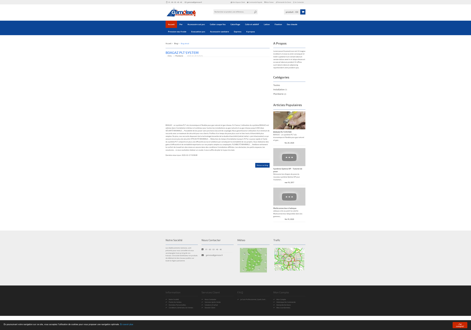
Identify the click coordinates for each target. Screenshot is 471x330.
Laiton (267, 24)
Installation (280, 89)
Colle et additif (252, 24)
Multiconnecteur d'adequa (284, 208)
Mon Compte (281, 299)
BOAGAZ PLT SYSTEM (282, 132)
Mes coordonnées (283, 308)
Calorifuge (235, 24)
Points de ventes (175, 302)
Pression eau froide (177, 31)
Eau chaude (292, 24)
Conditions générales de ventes (181, 308)
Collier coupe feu (218, 24)
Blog (176, 43)
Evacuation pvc (198, 31)
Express (237, 31)
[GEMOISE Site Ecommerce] (181, 12)
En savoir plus (126, 324)
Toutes (276, 85)
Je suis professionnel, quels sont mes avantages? (259, 299)
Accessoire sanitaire (219, 31)
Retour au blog (262, 165)
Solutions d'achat (211, 305)
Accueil (171, 24)
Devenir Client (210, 308)
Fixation (278, 24)
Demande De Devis (283, 305)
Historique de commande (286, 302)
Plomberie (179, 56)
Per (181, 24)
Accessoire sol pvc (196, 24)
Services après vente (213, 302)
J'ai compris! (460, 325)
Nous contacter (210, 299)
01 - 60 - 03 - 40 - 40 (175, 2)
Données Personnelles (177, 305)
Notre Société (174, 299)
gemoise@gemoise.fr (194, 2)
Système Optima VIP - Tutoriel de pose (287, 170)
